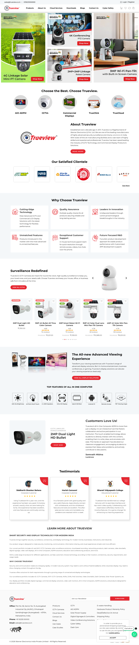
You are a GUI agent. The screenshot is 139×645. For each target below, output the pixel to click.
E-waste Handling (104, 606)
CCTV (69, 424)
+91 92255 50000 (19, 619)
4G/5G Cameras (59, 424)
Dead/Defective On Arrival (107, 613)
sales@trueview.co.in (12, 2)
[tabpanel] (21, 318)
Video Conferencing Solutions (83, 620)
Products (30, 8)
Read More (78, 151)
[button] (93, 278)
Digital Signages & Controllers (83, 616)
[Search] (133, 8)
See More (126, 186)
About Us (42, 8)
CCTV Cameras (58, 609)
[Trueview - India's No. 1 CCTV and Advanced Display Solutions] (12, 8)
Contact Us (94, 8)
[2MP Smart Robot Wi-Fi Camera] (45, 309)
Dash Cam (75, 627)
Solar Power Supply (78, 613)
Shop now (58, 449)
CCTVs (45, 113)
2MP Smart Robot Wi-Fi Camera (45, 324)
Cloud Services (56, 8)
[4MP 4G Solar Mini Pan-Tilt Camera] (94, 309)
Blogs (82, 8)
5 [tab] (70, 341)
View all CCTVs (19, 287)
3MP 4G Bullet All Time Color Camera (21, 324)
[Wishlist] (29, 301)
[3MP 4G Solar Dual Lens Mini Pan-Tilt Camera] (69, 309)
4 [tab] (68, 341)
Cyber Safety (108, 8)
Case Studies (58, 628)
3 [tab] (66, 341)
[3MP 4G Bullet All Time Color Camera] (21, 309)
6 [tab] (72, 341)
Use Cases (57, 624)
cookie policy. (114, 633)
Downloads (71, 8)
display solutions (113, 135)
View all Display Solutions (86, 378)
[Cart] (121, 8)
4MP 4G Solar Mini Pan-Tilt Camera (93, 324)
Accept (113, 638)
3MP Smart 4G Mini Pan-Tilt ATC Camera (118, 324)
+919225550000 (29, 2)
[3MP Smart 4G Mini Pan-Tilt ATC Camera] (118, 309)
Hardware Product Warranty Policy (111, 609)
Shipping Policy (103, 616)
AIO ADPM (20, 113)
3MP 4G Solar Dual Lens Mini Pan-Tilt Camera (69, 324)
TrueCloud (118, 113)
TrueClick (94, 113)
